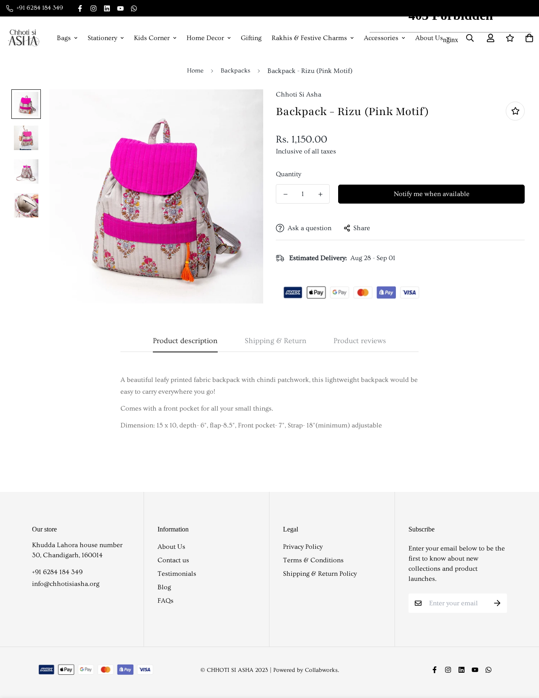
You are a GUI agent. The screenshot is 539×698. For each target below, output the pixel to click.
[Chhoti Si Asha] (23, 38)
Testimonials (176, 573)
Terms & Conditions (313, 560)
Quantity (288, 174)
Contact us (173, 560)
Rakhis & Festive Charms (309, 38)
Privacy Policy (303, 546)
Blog (164, 587)
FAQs (165, 600)
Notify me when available (432, 194)
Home (195, 70)
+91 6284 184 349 (57, 572)
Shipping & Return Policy (320, 573)
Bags (64, 38)
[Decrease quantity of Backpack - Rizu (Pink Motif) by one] (285, 194)
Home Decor (205, 38)
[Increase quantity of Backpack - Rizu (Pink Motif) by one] (320, 194)
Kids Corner (152, 38)
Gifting (251, 38)
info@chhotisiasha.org (65, 584)
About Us (171, 546)
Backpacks (235, 70)
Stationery (102, 38)
